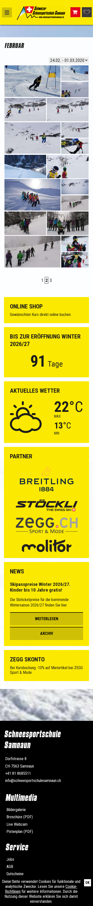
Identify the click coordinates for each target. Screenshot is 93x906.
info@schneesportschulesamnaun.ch (33, 780)
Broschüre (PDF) (19, 817)
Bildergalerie (16, 809)
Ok (87, 883)
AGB (9, 866)
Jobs (10, 859)
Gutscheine (15, 873)
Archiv (46, 633)
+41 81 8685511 (18, 773)
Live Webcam (17, 824)
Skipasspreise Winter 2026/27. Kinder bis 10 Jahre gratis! (40, 587)
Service (16, 847)
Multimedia (21, 798)
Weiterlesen (46, 618)
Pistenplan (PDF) (19, 831)
